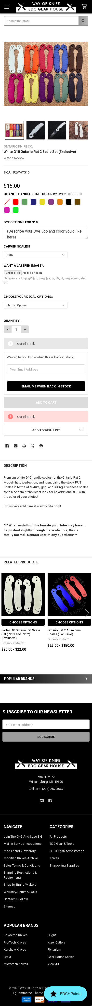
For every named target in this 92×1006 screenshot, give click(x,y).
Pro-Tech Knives (15, 942)
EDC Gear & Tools (62, 843)
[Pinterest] (41, 445)
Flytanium (54, 949)
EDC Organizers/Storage (67, 851)
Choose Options (23, 622)
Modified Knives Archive (21, 858)
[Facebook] (7, 445)
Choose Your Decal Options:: (28, 296)
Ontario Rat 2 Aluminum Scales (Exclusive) (64, 632)
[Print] (24, 445)
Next (87, 613)
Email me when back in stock (46, 386)
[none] (46, 73)
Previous (5, 613)
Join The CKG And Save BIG (23, 836)
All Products (58, 836)
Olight (52, 935)
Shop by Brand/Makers (20, 884)
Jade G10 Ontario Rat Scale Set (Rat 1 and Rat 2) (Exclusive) (20, 634)
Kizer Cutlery (56, 942)
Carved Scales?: (17, 246)
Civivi (7, 957)
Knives (54, 858)
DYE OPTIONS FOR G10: (21, 222)
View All (53, 964)
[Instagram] (41, 800)
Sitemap (9, 906)
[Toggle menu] (6, 6)
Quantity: (12, 321)
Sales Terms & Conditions (22, 865)
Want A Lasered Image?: (24, 265)
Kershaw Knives (15, 949)
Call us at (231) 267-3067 (46, 789)
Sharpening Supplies (64, 865)
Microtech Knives (16, 964)
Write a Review (14, 158)
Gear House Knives (61, 957)
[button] (46, 430)
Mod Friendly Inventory (20, 851)
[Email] (15, 445)
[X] (32, 445)
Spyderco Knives (15, 935)
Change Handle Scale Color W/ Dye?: (43, 194)
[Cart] (85, 6)
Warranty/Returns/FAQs (20, 892)
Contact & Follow (16, 899)
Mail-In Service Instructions (22, 843)
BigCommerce (22, 993)
